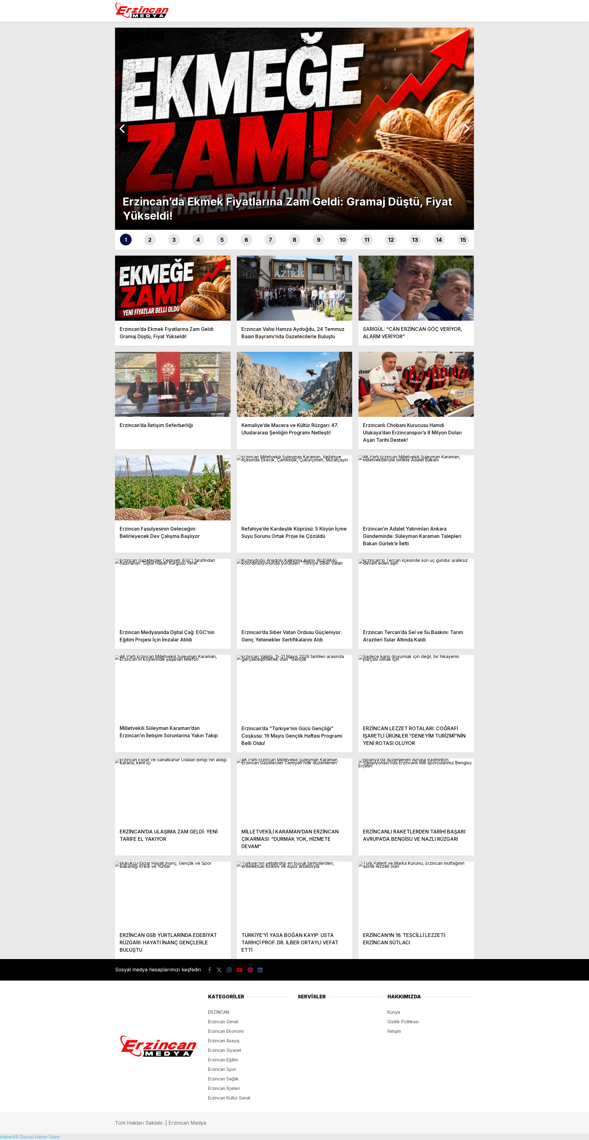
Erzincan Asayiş (223, 1040)
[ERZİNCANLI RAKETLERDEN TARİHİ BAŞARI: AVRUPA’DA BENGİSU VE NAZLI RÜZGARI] (416, 791)
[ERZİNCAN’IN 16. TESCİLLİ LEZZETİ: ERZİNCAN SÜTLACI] (416, 894)
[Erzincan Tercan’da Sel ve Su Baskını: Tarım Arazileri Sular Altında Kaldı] (416, 591)
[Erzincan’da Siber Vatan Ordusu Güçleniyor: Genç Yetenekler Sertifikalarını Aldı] (294, 591)
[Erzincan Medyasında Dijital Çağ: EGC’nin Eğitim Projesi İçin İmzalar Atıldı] (173, 591)
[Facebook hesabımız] (209, 970)
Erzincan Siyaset (224, 1050)
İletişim (394, 1031)
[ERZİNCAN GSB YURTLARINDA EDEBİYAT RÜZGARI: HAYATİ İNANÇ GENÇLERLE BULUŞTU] (173, 894)
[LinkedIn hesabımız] (260, 970)
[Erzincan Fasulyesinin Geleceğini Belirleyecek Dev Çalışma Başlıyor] (173, 487)
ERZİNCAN (218, 1012)
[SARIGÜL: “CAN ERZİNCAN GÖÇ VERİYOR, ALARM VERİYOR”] (416, 288)
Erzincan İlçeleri (224, 1088)
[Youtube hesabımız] (240, 970)
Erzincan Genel (223, 1021)
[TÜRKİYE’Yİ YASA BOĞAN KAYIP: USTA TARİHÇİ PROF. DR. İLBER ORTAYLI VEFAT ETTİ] (294, 894)
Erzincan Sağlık (223, 1078)
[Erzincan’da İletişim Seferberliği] (173, 384)
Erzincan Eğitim (223, 1059)
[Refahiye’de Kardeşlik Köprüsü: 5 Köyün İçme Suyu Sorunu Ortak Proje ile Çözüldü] (294, 487)
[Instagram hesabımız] (229, 970)
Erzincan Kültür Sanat (229, 1097)
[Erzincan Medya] (142, 15)
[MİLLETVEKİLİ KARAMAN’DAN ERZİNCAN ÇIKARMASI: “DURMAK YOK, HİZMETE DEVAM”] (294, 791)
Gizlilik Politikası (403, 1021)
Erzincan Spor (222, 1069)
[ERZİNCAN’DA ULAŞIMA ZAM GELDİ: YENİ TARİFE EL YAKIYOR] (173, 791)
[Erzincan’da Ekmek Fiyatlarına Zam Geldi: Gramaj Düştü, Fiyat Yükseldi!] (173, 288)
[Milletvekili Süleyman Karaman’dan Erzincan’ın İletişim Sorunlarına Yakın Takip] (173, 687)
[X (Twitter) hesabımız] (219, 970)
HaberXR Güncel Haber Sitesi (30, 1136)
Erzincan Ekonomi (226, 1031)
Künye (393, 1012)
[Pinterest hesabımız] (250, 970)
